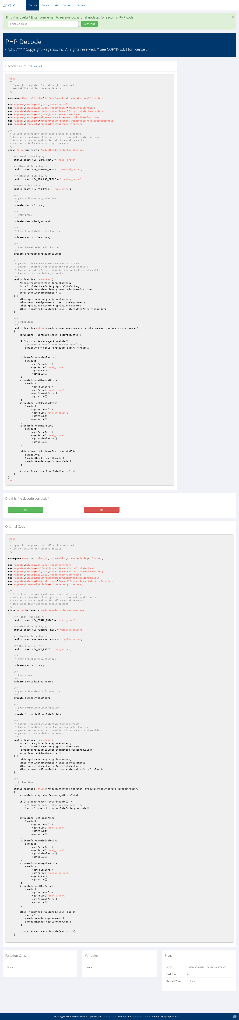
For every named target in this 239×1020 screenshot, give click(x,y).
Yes (26, 509)
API (56, 5)
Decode (33, 5)
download (36, 66)
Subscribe (89, 24)
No (101, 509)
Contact (81, 5)
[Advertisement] (210, 83)
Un (9, 5)
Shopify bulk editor (142, 1016)
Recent (45, 5)
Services (67, 5)
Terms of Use (109, 1016)
